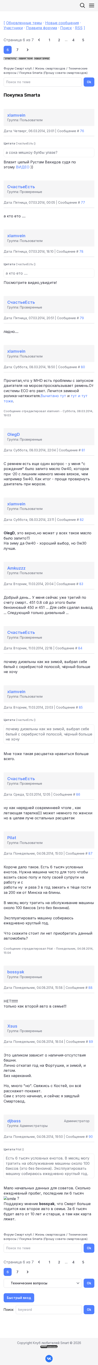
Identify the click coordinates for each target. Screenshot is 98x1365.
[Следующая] (27, 50)
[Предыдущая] (40, 40)
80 (83, 367)
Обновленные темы (24, 23)
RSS (79, 28)
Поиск (66, 28)
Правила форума (41, 28)
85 (81, 707)
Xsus (12, 1026)
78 (81, 251)
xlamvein (16, 115)
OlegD (13, 434)
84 (80, 648)
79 (82, 318)
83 (81, 584)
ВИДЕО (22, 167)
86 (78, 794)
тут (74, 395)
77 (83, 202)
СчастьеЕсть (21, 186)
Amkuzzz (16, 568)
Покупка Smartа (30, 73)
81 (83, 450)
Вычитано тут (53, 395)
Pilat (11, 837)
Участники (13, 28)
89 (91, 1042)
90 (91, 1137)
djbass (14, 1120)
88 (90, 988)
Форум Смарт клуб (18, 68)
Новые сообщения (62, 23)
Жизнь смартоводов (50, 68)
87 (90, 853)
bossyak (15, 971)
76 (82, 131)
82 (82, 520)
